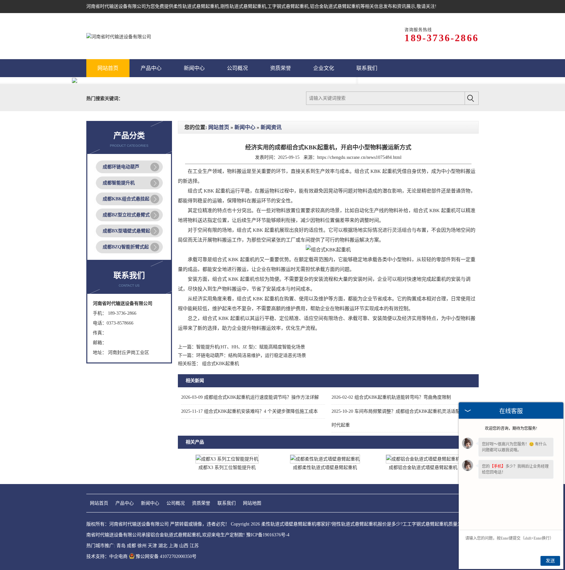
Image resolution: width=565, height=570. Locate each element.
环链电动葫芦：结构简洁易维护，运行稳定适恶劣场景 (251, 355)
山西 (183, 545)
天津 (152, 545)
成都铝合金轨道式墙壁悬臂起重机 (423, 467)
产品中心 (124, 503)
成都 (131, 545)
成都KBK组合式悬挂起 (126, 198)
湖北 (162, 545)
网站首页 (218, 127)
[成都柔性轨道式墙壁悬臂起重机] (325, 459)
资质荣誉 (201, 503)
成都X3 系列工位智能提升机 (227, 467)
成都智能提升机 (119, 182)
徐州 (141, 545)
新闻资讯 (271, 127)
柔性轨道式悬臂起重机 (196, 6)
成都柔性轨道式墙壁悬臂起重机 (325, 467)
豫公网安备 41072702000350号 (166, 556)
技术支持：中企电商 (107, 556)
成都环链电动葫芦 (121, 166)
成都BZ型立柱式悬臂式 (126, 214)
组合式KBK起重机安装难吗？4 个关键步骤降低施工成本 (249, 411)
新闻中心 (244, 127)
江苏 (194, 545)
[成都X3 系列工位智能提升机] (227, 459)
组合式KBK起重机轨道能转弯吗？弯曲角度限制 (391, 397)
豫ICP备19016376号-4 (267, 534)
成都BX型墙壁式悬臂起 (126, 230)
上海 (173, 545)
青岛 (121, 545)
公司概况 (175, 503)
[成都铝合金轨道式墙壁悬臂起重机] (423, 459)
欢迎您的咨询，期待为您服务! (511, 428)
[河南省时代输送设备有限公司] (118, 36)
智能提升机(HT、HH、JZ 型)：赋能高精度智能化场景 (250, 346)
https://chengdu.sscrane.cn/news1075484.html (359, 157)
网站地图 (252, 503)
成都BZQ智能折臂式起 (126, 246)
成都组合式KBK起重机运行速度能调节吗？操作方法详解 (250, 397)
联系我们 (226, 503)
